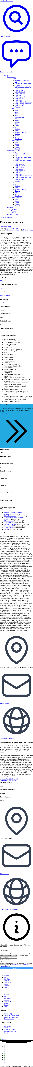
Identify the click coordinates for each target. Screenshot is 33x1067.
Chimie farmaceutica (10, 516)
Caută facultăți (8, 1014)
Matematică (7, 529)
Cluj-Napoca (7, 979)
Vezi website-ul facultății (7, 738)
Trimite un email (4, 703)
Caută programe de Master (11, 1017)
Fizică (1, 288)
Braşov (6, 984)
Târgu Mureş (7, 982)
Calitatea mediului (9, 521)
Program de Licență (5, 226)
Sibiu (5, 987)
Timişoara (6, 980)
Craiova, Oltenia (28, 230)
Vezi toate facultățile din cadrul (9, 779)
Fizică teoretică (8, 522)
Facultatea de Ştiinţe (12, 228)
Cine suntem (7, 1026)
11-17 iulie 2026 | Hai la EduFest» (16, 6)
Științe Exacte (3, 281)
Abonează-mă (16, 968)
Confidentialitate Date (10, 1031)
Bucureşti (6, 975)
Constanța (6, 986)
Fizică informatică (5, 295)
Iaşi (5, 977)
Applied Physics (8, 527)
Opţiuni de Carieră (9, 1019)
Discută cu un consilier (6, 217)
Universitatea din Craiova (12, 230)
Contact (6, 1028)
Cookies (6, 1033)
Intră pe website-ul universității (9, 909)
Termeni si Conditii (9, 1029)
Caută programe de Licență (11, 1015)
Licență (2, 303)
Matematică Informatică (10, 524)
